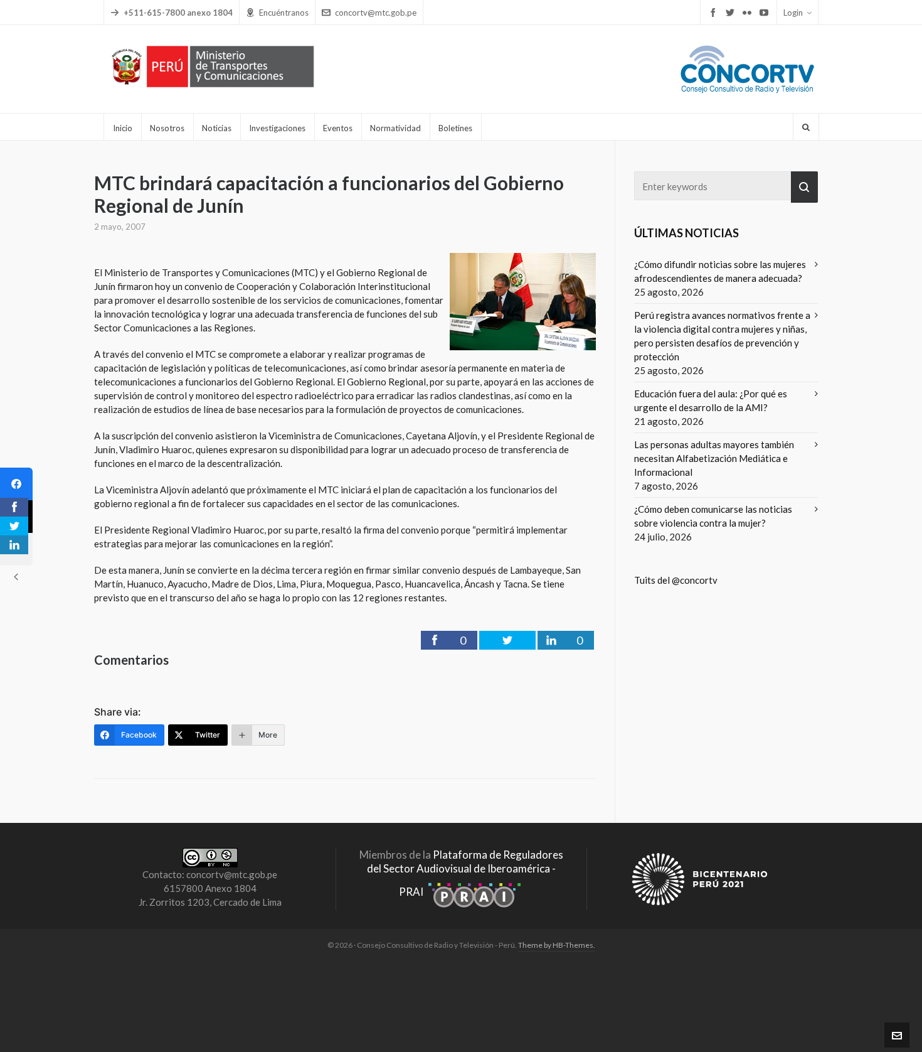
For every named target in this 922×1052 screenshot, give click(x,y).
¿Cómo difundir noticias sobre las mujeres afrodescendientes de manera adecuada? (720, 271)
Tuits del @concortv (676, 580)
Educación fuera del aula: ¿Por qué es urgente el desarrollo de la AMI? (710, 400)
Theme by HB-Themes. (556, 945)
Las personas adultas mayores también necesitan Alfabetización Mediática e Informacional (714, 458)
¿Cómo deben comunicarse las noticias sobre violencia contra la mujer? (713, 516)
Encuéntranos (284, 13)
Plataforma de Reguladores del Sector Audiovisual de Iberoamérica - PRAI (465, 873)
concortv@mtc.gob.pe (375, 13)
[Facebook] (16, 484)
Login (793, 13)
